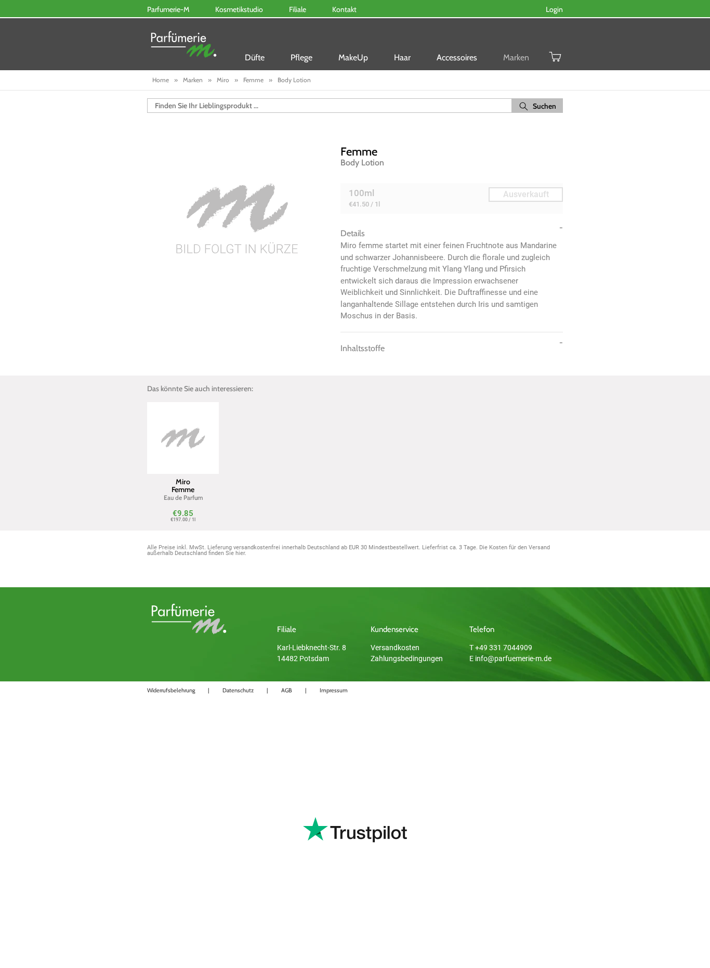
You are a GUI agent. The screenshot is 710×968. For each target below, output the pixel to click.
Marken (516, 57)
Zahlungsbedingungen (407, 658)
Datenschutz (238, 690)
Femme (358, 152)
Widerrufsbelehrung (171, 690)
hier (240, 553)
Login (554, 9)
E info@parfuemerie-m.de (510, 658)
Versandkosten (395, 647)
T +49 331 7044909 (500, 647)
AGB (286, 690)
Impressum (334, 690)
